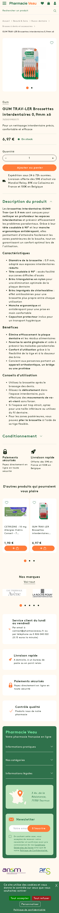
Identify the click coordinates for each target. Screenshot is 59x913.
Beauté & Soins (20, 21)
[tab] (27, 88)
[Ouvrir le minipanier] (48, 3)
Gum (6, 102)
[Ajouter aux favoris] (51, 42)
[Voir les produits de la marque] (14, 592)
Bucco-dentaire (39, 21)
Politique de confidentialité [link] (29, 909)
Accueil (6, 21)
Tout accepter (20, 898)
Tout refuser (41, 898)
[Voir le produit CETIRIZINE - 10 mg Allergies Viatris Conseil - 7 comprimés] (15, 511)
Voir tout (29, 581)
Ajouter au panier (30, 167)
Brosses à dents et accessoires (18, 26)
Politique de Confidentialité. (34, 850)
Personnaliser (30, 904)
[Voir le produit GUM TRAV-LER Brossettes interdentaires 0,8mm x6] (43, 511)
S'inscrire (39, 828)
